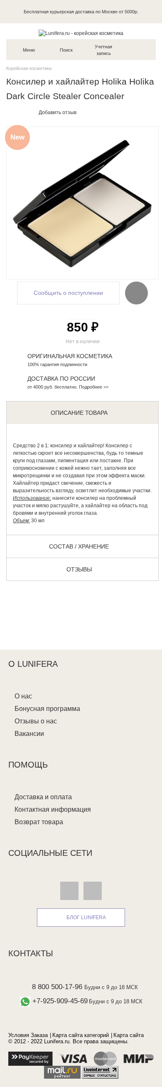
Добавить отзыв (57, 112)
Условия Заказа (28, 1035)
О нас (23, 696)
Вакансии (29, 733)
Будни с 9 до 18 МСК (111, 987)
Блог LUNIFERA (86, 917)
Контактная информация (53, 809)
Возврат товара (39, 821)
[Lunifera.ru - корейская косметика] (81, 33)
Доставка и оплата (43, 796)
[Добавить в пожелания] (136, 292)
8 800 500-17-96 (57, 987)
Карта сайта (128, 1035)
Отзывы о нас (36, 721)
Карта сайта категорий (80, 1035)
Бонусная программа (47, 708)
